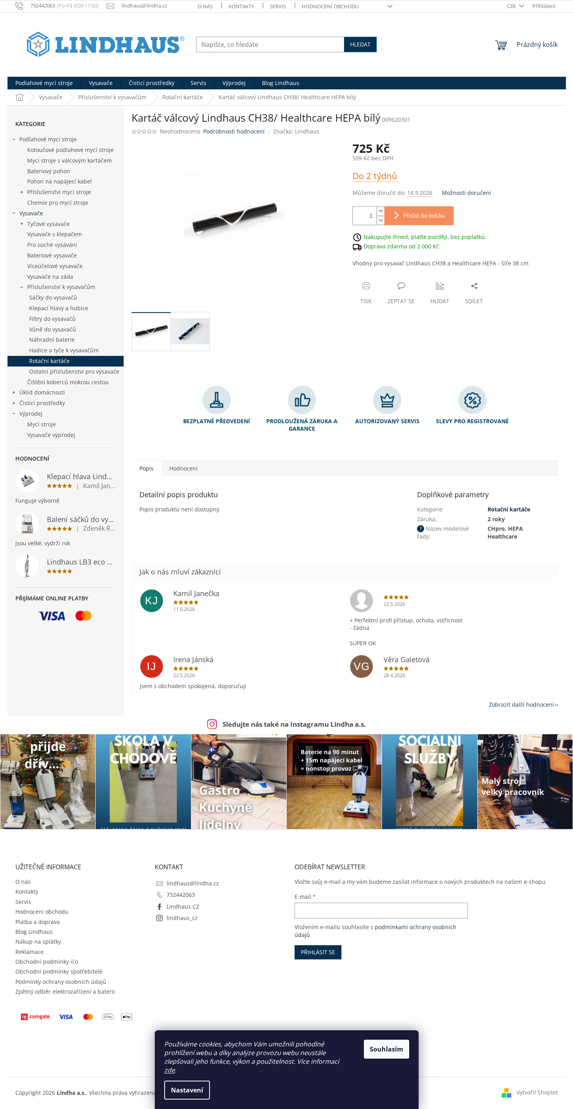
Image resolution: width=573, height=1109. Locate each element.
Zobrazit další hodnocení (521, 704)
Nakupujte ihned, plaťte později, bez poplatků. (424, 236)
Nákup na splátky (38, 941)
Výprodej (31, 413)
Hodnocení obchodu (330, 6)
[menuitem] (44, 83)
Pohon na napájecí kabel (59, 181)
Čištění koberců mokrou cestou (68, 382)
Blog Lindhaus (34, 931)
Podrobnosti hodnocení (234, 131)
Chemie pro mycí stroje (57, 202)
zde (169, 1070)
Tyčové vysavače (48, 224)
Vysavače (31, 213)
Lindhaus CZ (183, 906)
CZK (512, 5)
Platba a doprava (37, 922)
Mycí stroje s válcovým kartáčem (69, 160)
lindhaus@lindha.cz (193, 883)
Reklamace (29, 951)
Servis (278, 6)
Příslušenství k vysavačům (61, 287)
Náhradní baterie (52, 339)
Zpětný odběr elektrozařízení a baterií (65, 991)
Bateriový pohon (48, 171)
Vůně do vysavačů (52, 329)
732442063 (181, 894)
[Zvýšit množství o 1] (380, 211)
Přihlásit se (318, 952)
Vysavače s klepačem (54, 234)
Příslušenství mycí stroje (59, 192)
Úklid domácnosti (42, 392)
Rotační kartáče (49, 361)
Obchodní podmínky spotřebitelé (58, 971)
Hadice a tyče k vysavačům (64, 350)
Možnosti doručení (466, 192)
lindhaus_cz (182, 918)
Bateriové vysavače (52, 255)
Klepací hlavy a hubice (58, 308)
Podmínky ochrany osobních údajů (60, 981)
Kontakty (241, 6)
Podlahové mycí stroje (48, 139)
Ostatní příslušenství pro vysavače (74, 371)
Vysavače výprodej (51, 435)
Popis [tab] (146, 468)
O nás (205, 6)
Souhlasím (386, 1049)
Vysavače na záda (50, 276)
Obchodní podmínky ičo (46, 961)
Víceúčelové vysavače (55, 266)
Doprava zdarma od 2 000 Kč (401, 246)
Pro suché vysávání (52, 244)
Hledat (360, 44)
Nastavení (187, 1090)
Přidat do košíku (424, 215)
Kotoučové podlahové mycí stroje (70, 150)
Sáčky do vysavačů (53, 297)
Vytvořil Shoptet (537, 1092)
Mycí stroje (41, 424)
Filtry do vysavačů (52, 318)
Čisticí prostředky (42, 403)
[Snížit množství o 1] (380, 220)
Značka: (296, 131)
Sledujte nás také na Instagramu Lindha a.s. (294, 724)
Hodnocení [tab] (183, 468)
